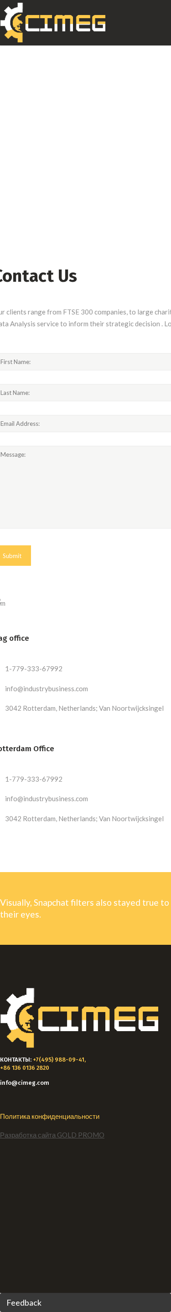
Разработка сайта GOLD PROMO (52, 1135)
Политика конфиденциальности (49, 1116)
